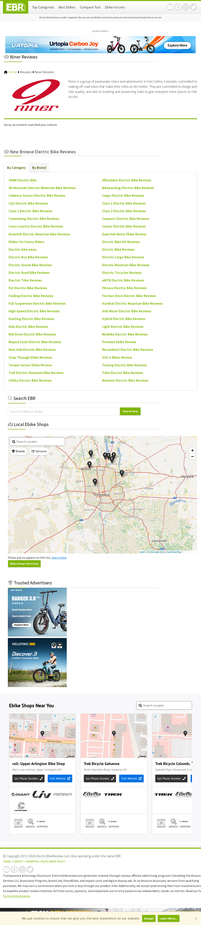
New (42, 151)
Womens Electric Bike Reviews (125, 380)
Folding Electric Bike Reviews (31, 295)
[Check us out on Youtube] (170, 7)
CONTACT (18, 861)
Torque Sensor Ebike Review (30, 365)
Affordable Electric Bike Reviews (126, 180)
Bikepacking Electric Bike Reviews (128, 188)
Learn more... (168, 918)
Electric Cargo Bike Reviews (123, 257)
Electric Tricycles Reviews (122, 272)
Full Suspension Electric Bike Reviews (37, 303)
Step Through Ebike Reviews (30, 357)
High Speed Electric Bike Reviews (34, 311)
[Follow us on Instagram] (185, 7)
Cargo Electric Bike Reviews (123, 195)
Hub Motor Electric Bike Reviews (126, 311)
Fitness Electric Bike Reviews (124, 288)
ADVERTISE (32, 861)
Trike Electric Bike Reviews (122, 372)
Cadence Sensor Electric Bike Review (37, 195)
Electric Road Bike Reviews (29, 272)
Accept (148, 918)
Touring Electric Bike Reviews (124, 365)
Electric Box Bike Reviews (28, 257)
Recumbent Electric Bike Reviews (127, 349)
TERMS (7, 861)
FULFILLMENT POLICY (53, 861)
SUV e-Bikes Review (117, 357)
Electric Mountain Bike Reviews (126, 265)
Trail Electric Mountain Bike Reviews (36, 372)
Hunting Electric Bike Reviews (31, 318)
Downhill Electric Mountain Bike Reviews (39, 234)
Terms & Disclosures (16, 896)
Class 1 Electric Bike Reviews (124, 203)
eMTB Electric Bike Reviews (123, 280)
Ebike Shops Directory (24, 563)
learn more (59, 557)
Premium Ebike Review (119, 342)
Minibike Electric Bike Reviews (125, 334)
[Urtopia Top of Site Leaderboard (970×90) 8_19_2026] (100, 53)
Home (12, 72)
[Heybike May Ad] (37, 635)
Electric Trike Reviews (25, 280)
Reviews (26, 72)
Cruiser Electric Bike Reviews (124, 226)
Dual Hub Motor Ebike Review (124, 234)
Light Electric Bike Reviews (122, 326)
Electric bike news (23, 249)
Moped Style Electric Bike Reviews (35, 342)
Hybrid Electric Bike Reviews (123, 318)
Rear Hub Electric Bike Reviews (32, 349)
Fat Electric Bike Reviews (28, 288)
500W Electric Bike (23, 180)
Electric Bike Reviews (118, 249)
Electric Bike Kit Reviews (121, 241)
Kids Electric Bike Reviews (28, 326)
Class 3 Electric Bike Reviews (124, 211)
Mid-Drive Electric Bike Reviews (32, 334)
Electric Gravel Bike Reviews (30, 265)
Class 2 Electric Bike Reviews (30, 211)
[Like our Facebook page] (177, 7)
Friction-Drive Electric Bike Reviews (129, 295)
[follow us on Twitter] (193, 7)
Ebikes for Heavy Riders (26, 241)
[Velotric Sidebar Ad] (37, 686)
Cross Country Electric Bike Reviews (36, 226)
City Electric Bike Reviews (28, 203)
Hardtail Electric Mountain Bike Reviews (132, 303)
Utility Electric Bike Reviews (30, 380)
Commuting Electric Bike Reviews (34, 218)
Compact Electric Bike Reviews (125, 218)
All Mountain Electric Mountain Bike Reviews (42, 188)
